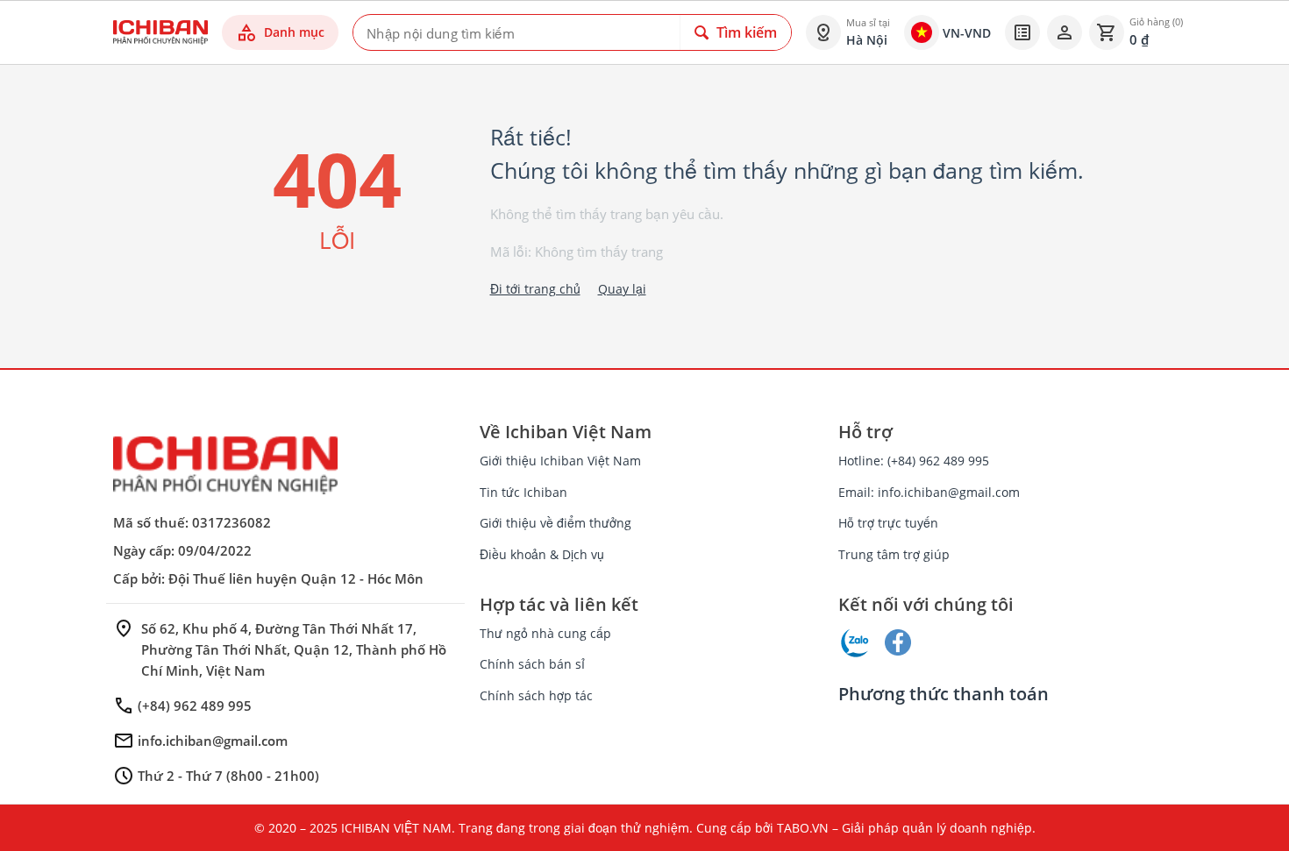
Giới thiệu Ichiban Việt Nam (560, 460)
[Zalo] (855, 642)
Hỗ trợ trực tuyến (888, 522)
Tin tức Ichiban (523, 492)
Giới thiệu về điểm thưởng (555, 522)
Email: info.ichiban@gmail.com (929, 492)
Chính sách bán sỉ (532, 664)
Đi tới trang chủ (535, 288)
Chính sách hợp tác (536, 695)
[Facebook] (897, 642)
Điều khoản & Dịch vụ (542, 554)
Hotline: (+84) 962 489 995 (913, 460)
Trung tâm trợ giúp (894, 554)
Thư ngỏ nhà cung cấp (545, 633)
